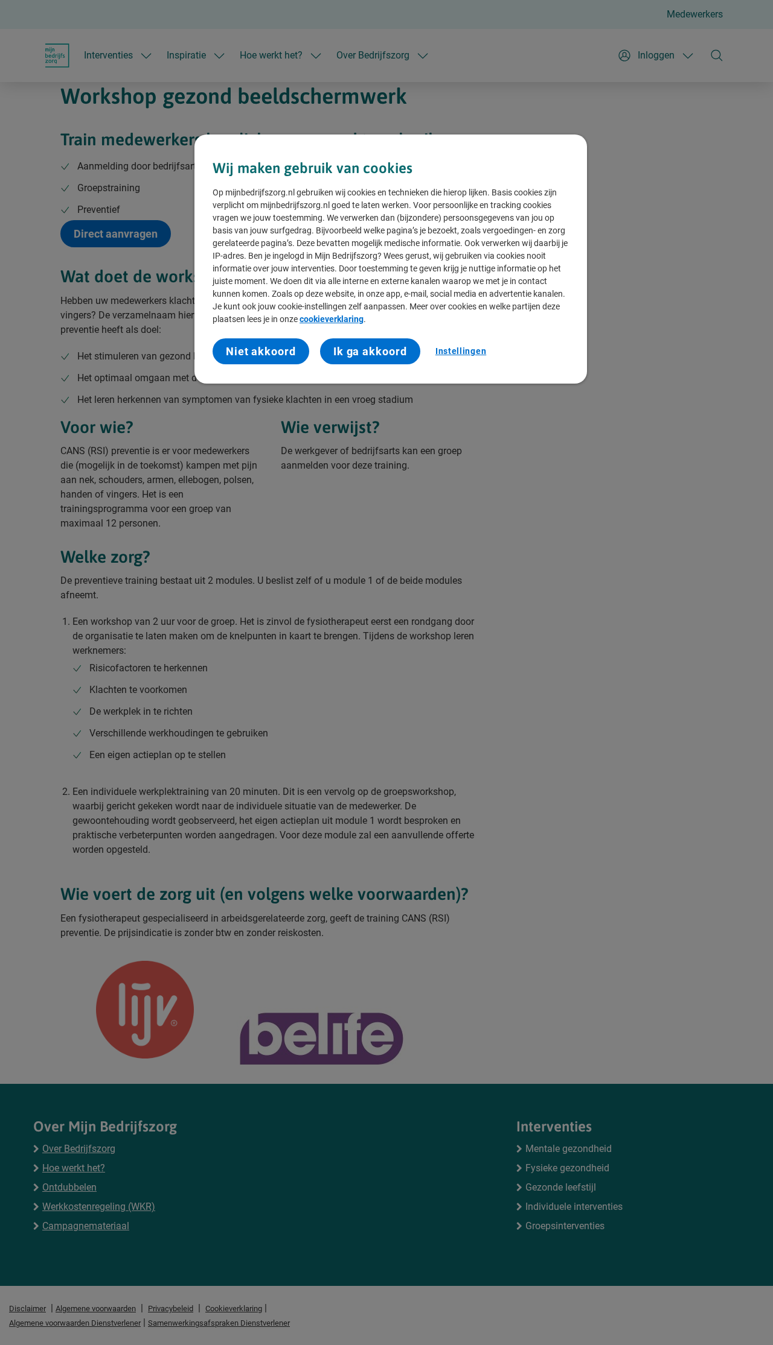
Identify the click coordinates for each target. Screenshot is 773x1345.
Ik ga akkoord (370, 351)
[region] (390, 259)
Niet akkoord (261, 351)
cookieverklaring (332, 319)
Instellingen (460, 351)
